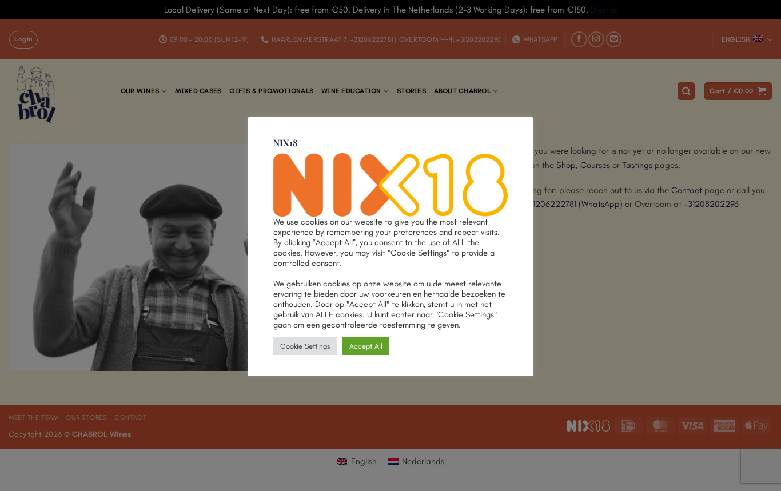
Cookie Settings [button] (305, 346)
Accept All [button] (365, 346)
